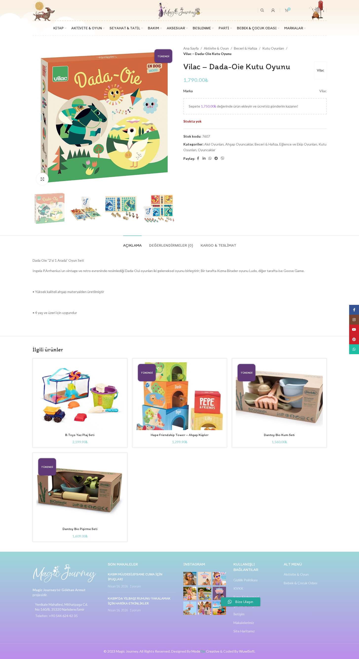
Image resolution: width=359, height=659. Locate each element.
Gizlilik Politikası (245, 580)
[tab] (132, 242)
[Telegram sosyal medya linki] (216, 158)
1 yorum (135, 586)
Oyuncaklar (206, 150)
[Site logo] (179, 10)
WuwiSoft (247, 651)
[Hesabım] (273, 10)
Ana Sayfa (191, 48)
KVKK (238, 588)
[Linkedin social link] (204, 158)
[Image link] (65, 573)
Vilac (320, 70)
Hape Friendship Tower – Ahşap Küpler (179, 435)
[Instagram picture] (190, 578)
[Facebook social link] (198, 158)
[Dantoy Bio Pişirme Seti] (80, 490)
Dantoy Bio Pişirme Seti (79, 529)
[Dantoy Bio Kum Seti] (279, 396)
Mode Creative (205, 651)
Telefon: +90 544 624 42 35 (56, 616)
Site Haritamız (244, 631)
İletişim (239, 614)
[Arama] (262, 10)
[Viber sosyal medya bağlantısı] (222, 158)
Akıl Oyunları (214, 144)
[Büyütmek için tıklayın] (42, 179)
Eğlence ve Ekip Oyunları (298, 144)
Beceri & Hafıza (245, 48)
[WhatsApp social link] (210, 158)
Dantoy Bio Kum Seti (279, 435)
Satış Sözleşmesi (246, 597)
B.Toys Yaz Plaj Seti (79, 435)
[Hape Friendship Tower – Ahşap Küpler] (179, 396)
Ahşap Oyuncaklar (239, 144)
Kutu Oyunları (273, 48)
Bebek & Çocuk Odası (300, 583)
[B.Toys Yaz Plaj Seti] (80, 396)
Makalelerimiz (243, 623)
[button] (39, 208)
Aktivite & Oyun (216, 48)
